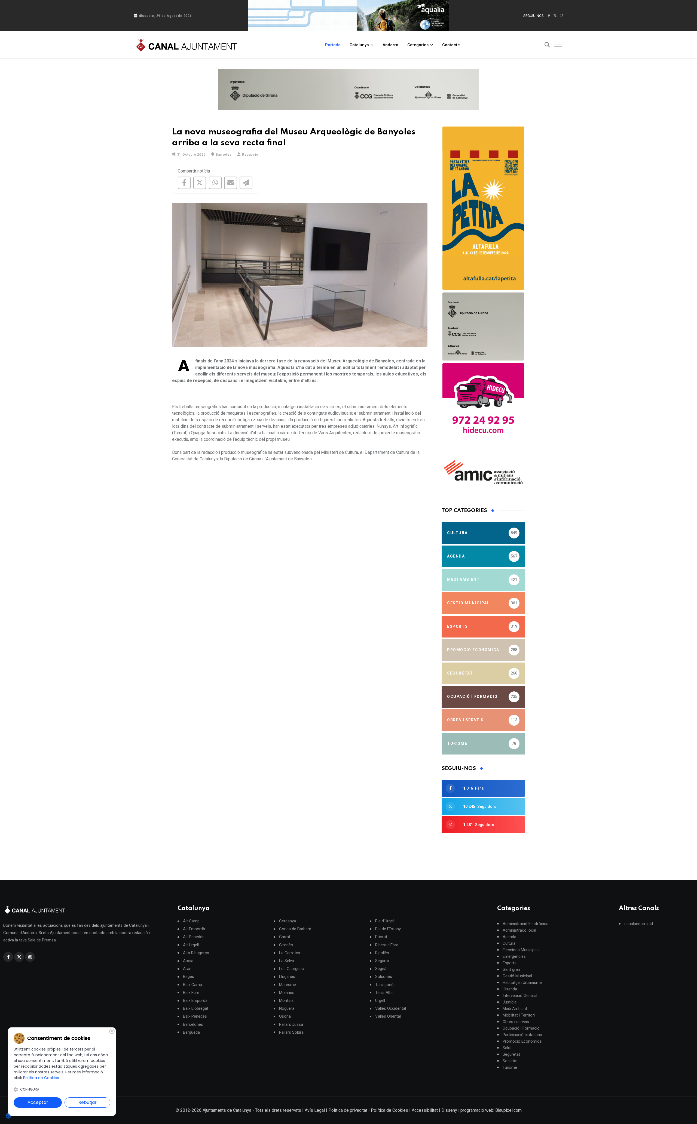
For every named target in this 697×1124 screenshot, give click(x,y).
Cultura (509, 943)
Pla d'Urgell (385, 921)
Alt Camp (191, 921)
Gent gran (511, 969)
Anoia (188, 960)
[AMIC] (483, 472)
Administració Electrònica (525, 923)
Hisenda (510, 989)
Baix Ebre (191, 992)
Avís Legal (315, 1110)
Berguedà (191, 1032)
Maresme (287, 984)
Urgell (380, 1000)
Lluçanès (287, 976)
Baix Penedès (195, 1016)
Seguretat (511, 1054)
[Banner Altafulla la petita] (483, 208)
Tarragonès (385, 984)
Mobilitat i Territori (519, 1015)
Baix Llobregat (195, 1008)
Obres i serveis (516, 1021)
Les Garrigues (291, 968)
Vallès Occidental (390, 1008)
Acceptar (37, 1102)
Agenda (509, 936)
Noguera (286, 1008)
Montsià (286, 1000)
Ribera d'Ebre (386, 945)
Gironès (286, 945)
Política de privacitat (347, 1110)
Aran (187, 968)
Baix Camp (192, 984)
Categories (418, 44)
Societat (510, 1060)
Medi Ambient (515, 1008)
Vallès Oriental (388, 1016)
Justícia (509, 1002)
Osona (285, 1016)
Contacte (451, 44)
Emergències (514, 956)
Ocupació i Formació (521, 1028)
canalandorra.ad (638, 923)
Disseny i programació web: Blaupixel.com (481, 1110)
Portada (333, 44)
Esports (509, 962)
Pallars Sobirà (291, 1032)
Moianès (286, 992)
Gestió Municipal (517, 976)
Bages (188, 976)
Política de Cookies (389, 1110)
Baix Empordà (195, 1000)
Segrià (380, 968)
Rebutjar (87, 1102)
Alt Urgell (191, 945)
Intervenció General (520, 995)
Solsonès (383, 976)
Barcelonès (193, 1024)
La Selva (286, 960)
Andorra (390, 44)
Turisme (510, 1067)
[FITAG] (348, 89)
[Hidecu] (483, 404)
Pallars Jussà (291, 1024)
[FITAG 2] (483, 326)
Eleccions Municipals (521, 949)
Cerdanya (287, 921)
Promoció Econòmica (522, 1041)
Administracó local (519, 930)
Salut (507, 1047)
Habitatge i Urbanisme (522, 982)
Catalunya (359, 44)
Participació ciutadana (522, 1034)
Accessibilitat (425, 1110)
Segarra (382, 960)
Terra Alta (384, 992)
